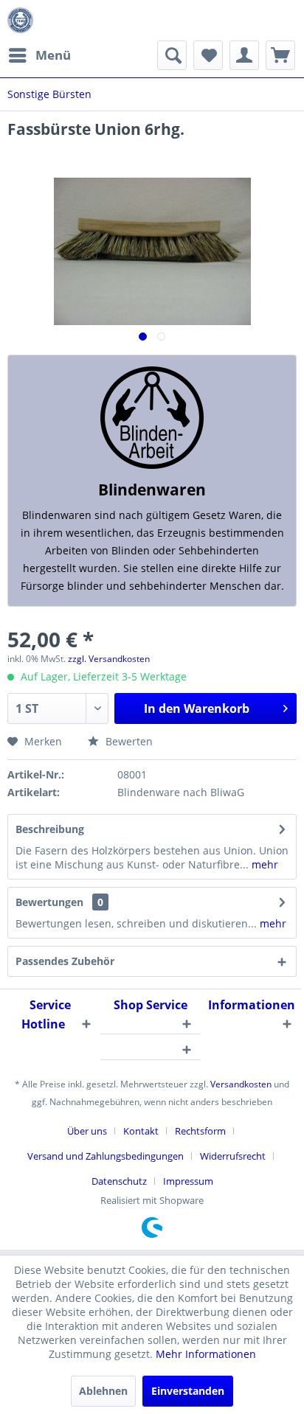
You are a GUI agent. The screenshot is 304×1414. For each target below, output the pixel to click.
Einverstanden (187, 1391)
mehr (263, 864)
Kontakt (141, 1131)
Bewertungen (49, 902)
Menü (53, 54)
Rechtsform (200, 1131)
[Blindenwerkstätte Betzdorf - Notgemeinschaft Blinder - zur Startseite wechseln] (20, 20)
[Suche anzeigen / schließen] (172, 55)
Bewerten (128, 741)
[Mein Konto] (244, 55)
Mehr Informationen (206, 1354)
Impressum (188, 1181)
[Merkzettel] (208, 55)
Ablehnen (103, 1391)
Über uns (87, 1131)
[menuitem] (39, 55)
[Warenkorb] (280, 55)
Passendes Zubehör (64, 961)
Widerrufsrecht (233, 1156)
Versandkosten (241, 1084)
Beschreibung (49, 829)
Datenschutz (119, 1181)
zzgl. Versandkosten (109, 658)
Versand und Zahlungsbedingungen (105, 1156)
